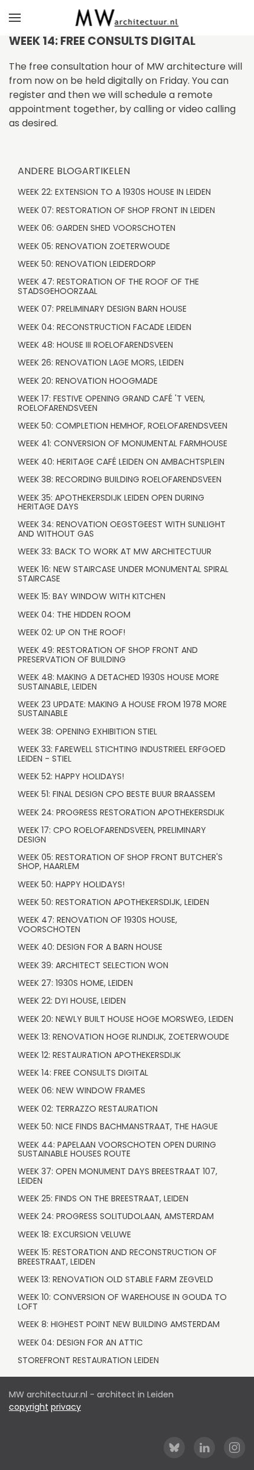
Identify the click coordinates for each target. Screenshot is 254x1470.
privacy (66, 1407)
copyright (28, 1407)
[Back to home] (127, 17)
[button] (15, 17)
